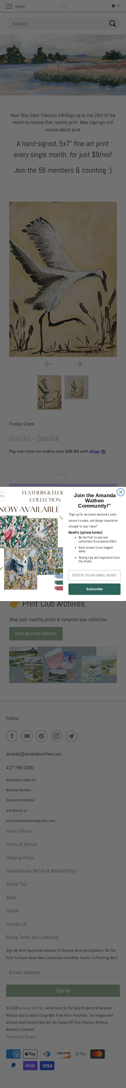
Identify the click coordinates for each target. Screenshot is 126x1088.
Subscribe (94, 589)
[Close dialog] (120, 492)
